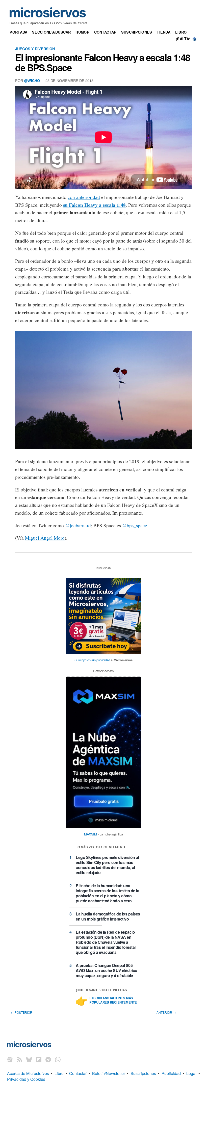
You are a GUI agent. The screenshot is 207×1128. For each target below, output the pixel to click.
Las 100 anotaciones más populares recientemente (113, 1000)
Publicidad (171, 1073)
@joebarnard (78, 525)
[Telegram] (48, 1059)
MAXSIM (90, 834)
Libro (181, 32)
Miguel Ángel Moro (45, 538)
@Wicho (32, 80)
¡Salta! (183, 38)
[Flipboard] (38, 1059)
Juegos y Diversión (35, 48)
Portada (18, 32)
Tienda (163, 32)
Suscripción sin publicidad (92, 660)
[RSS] (19, 1059)
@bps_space (134, 525)
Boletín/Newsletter (108, 1073)
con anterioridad (84, 197)
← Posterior (21, 1012)
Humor (82, 32)
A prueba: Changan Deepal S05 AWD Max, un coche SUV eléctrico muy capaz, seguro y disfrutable (106, 970)
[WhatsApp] (58, 1059)
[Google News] (10, 1059)
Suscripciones (136, 32)
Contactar (105, 32)
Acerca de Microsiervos (28, 1073)
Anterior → (166, 1012)
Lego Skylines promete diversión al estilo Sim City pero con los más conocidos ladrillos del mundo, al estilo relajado (107, 864)
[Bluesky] (29, 1059)
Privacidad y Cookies (26, 1079)
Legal (191, 1073)
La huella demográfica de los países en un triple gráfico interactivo (108, 916)
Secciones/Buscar (51, 32)
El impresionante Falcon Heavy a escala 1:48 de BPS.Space (102, 62)
